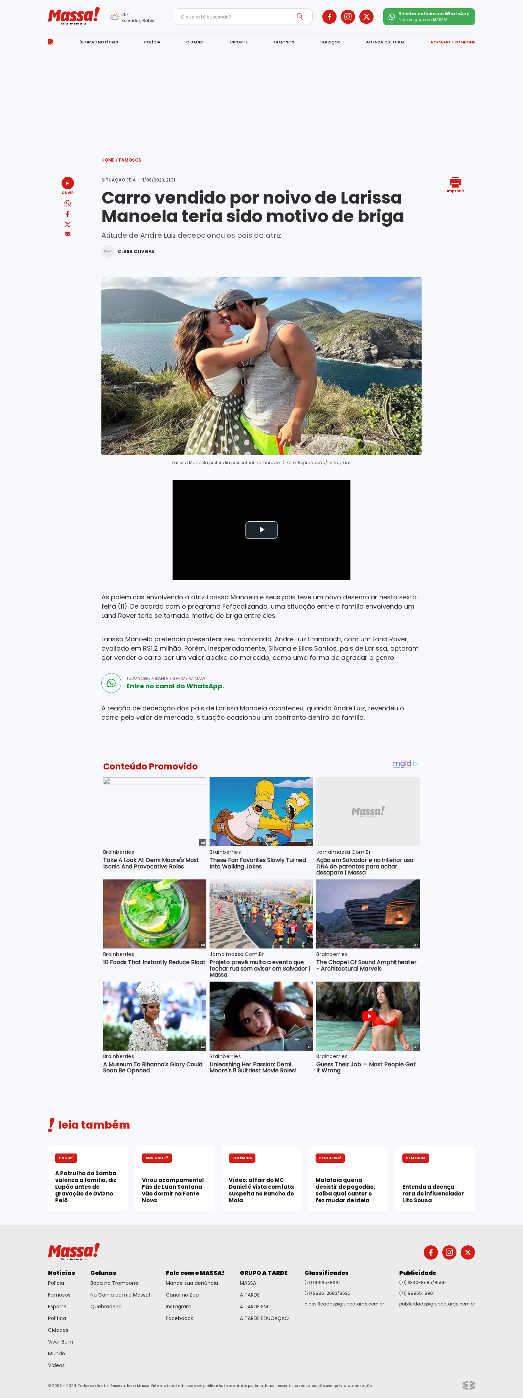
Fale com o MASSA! (195, 1273)
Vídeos (56, 1365)
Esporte (57, 1306)
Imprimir (455, 190)
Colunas (103, 1273)
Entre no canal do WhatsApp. (175, 686)
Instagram (178, 1306)
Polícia (56, 1283)
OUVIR (68, 192)
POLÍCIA (152, 42)
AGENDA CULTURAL (385, 42)
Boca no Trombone (114, 1283)
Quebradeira (106, 1306)
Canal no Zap (182, 1294)
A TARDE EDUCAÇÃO (264, 1318)
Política (57, 1318)
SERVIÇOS (330, 42)
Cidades (58, 1330)
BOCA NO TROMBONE (453, 42)
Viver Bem (60, 1341)
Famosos (130, 160)
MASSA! (249, 1283)
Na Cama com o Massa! (120, 1294)
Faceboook (179, 1318)
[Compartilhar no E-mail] (68, 234)
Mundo (56, 1353)
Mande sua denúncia (192, 1283)
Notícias (61, 1273)
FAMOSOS (284, 42)
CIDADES (195, 42)
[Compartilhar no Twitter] (67, 225)
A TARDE (250, 1294)
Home (109, 160)
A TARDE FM (254, 1306)
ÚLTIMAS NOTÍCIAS (98, 42)
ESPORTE (238, 42)
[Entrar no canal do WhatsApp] (111, 683)
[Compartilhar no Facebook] (67, 215)
